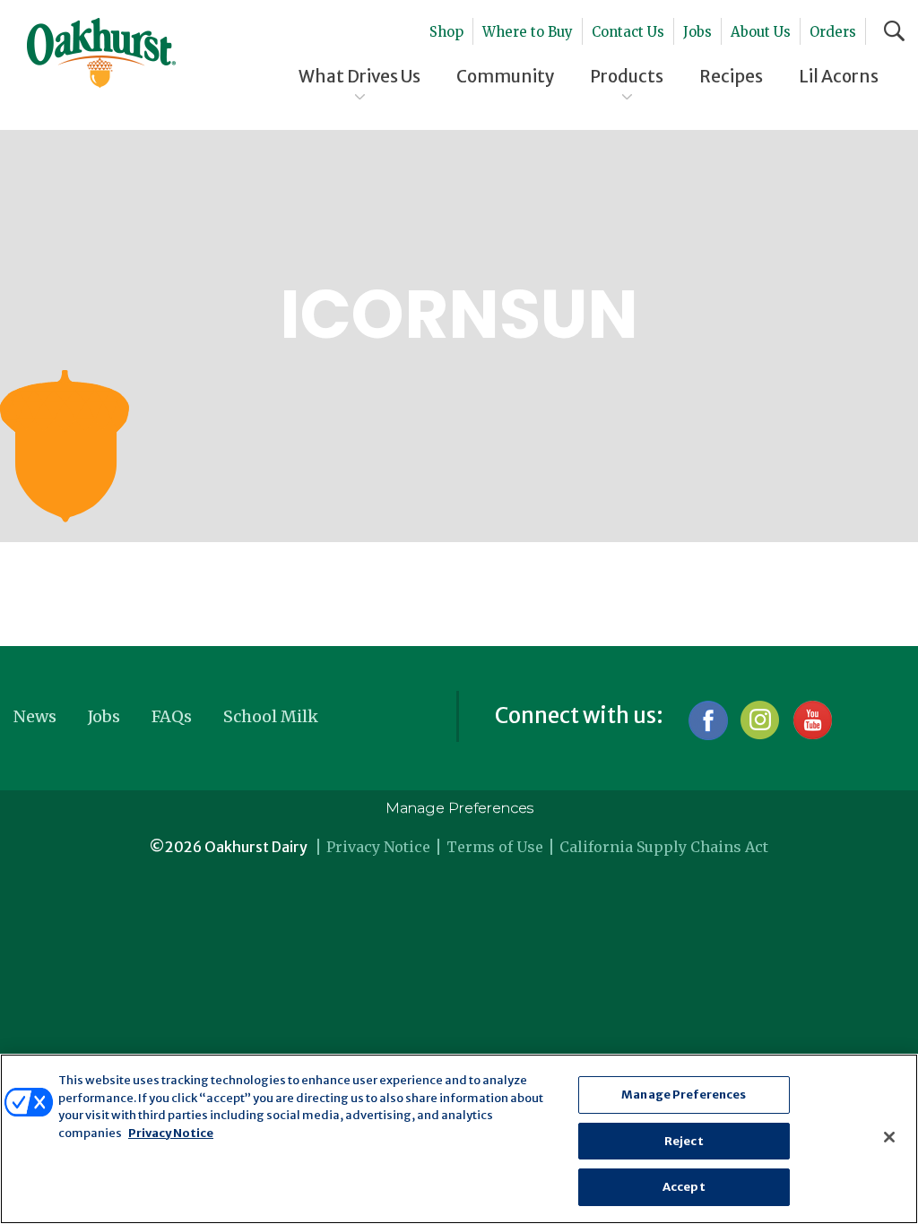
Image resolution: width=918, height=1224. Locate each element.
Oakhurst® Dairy (101, 53)
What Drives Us (359, 76)
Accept (684, 1186)
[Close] (889, 1137)
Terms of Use (494, 847)
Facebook (708, 720)
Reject (684, 1141)
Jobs (697, 31)
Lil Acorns (839, 76)
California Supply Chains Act (663, 847)
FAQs (172, 716)
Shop (446, 31)
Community (505, 76)
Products (626, 76)
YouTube (812, 720)
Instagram (760, 720)
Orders (833, 31)
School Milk (270, 716)
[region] (459, 1139)
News (34, 716)
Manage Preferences (459, 807)
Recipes (731, 76)
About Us (761, 31)
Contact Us (628, 31)
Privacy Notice (378, 847)
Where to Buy (527, 31)
